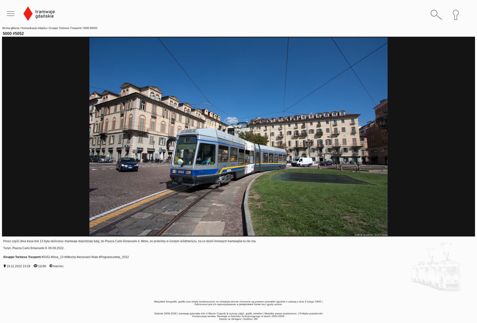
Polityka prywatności (311, 313)
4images (236, 319)
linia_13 (58, 257)
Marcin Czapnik (217, 313)
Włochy (71, 257)
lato (95, 257)
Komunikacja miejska (34, 28)
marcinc (58, 266)
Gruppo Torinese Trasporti (65, 28)
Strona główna (10, 28)
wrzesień (85, 257)
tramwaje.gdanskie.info (192, 313)
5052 (46, 257)
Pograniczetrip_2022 (115, 257)
